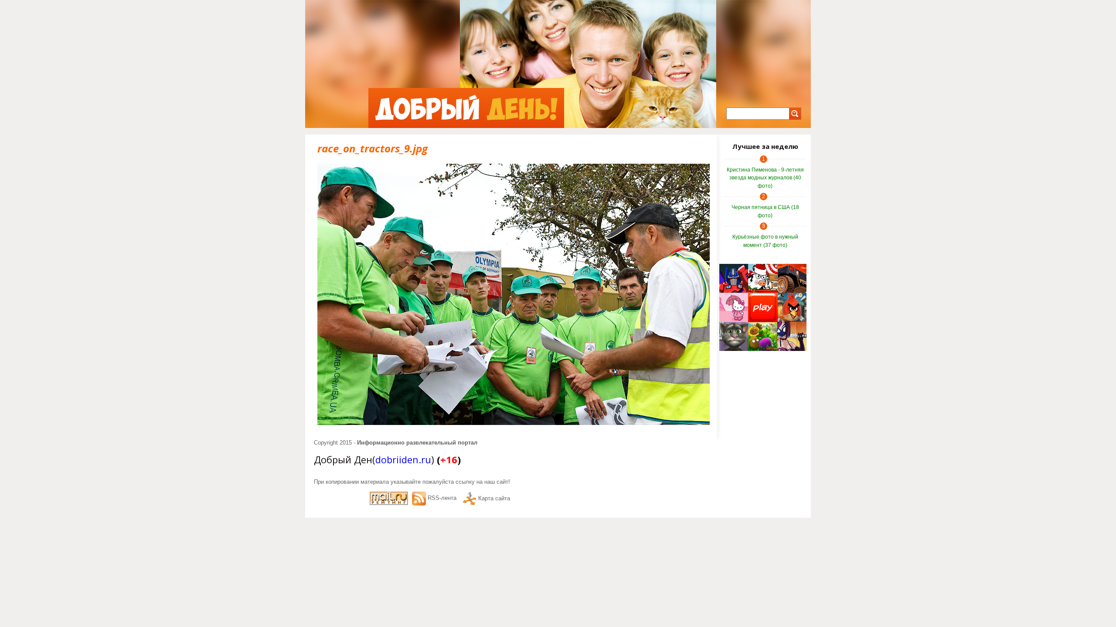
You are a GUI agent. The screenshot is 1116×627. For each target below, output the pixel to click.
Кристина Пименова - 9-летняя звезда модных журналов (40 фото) (765, 178)
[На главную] (466, 108)
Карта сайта (494, 498)
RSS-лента (442, 498)
